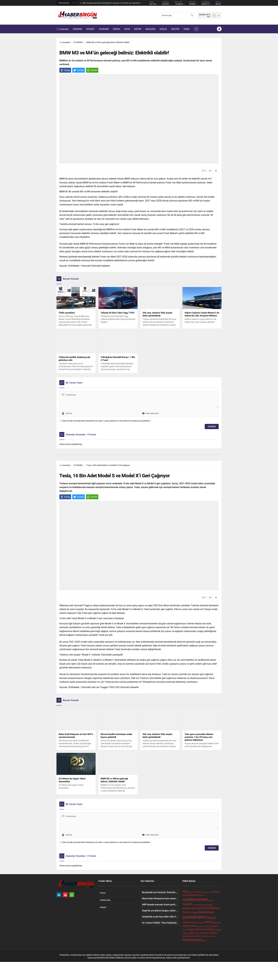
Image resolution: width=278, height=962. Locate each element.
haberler (186, 922)
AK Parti (197, 892)
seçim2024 (194, 929)
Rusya (209, 926)
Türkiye (213, 933)
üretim (210, 936)
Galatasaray (206, 912)
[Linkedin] (58, 894)
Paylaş (67, 70)
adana (190, 892)
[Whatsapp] (71, 894)
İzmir (204, 940)
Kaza (208, 922)
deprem (186, 908)
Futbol (194, 912)
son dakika (208, 929)
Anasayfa (66, 42)
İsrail (186, 939)
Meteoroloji (216, 922)
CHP (210, 900)
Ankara (215, 891)
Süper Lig (194, 933)
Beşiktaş (194, 894)
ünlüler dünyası (201, 936)
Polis (204, 926)
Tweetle (80, 70)
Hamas (194, 922)
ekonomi (197, 908)
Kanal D (201, 922)
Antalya (185, 895)
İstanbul (196, 940)
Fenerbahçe (211, 908)
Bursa (201, 895)
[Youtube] (65, 894)
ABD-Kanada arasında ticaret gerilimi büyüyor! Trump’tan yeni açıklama (111, 3)
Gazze (211, 917)
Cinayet (187, 904)
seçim (184, 930)
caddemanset (195, 899)
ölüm (191, 936)
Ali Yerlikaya (206, 892)
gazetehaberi (194, 917)
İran (215, 936)
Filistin (186, 912)
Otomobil (199, 926)
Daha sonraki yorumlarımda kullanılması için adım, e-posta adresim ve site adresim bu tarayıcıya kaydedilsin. (106, 421)
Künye (103, 892)
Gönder (94, 70)
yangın (185, 936)
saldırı (215, 926)
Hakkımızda (105, 900)
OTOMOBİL (78, 42)
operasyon (188, 925)
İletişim (103, 907)
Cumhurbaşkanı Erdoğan (203, 905)
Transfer (204, 933)
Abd (185, 891)
